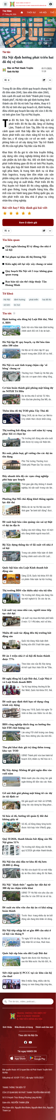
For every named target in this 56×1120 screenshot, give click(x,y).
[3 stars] (17, 214)
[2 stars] (11, 214)
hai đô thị (46, 299)
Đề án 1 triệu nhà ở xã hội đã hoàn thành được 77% (26, 657)
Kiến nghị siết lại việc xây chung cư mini (28, 263)
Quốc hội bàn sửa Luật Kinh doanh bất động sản (25, 569)
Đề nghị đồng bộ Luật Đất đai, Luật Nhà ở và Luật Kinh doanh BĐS (27, 680)
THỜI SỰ (31, 12)
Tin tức (6, 52)
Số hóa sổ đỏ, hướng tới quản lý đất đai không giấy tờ (25, 817)
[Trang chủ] (22, 12)
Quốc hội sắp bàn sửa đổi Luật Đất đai (24, 953)
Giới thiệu (7, 1027)
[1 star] (4, 214)
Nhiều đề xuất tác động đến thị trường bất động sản (26, 634)
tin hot (17, 305)
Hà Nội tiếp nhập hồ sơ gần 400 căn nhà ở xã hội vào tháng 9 (26, 932)
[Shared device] (44, 80)
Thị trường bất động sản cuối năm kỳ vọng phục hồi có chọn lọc (27, 432)
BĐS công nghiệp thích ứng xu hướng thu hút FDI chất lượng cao (26, 726)
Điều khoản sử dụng (24, 1027)
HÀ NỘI (43, 12)
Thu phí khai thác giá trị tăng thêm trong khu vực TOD (26, 749)
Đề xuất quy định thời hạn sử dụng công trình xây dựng (25, 703)
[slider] (28, 38)
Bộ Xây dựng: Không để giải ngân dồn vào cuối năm (27, 772)
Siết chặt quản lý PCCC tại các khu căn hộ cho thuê (27, 974)
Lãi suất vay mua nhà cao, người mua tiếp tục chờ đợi (26, 612)
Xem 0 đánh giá (28, 222)
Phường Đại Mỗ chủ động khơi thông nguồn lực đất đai (27, 500)
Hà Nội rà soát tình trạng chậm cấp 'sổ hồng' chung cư (24, 367)
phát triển (33, 299)
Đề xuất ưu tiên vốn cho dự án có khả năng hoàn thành (27, 909)
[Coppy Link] (50, 80)
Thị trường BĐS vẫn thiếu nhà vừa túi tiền (27, 590)
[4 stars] (23, 214)
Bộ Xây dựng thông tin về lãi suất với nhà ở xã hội (27, 546)
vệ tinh (7, 305)
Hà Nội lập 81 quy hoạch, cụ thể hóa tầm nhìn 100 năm (26, 344)
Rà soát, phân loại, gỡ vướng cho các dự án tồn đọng (27, 455)
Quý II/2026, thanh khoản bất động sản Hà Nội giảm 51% (27, 840)
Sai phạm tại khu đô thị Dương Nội (25, 256)
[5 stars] (29, 214)
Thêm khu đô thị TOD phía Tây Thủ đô (25, 410)
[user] (51, 4)
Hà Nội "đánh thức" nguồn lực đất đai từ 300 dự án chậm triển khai (26, 886)
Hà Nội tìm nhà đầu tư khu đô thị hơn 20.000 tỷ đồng (24, 863)
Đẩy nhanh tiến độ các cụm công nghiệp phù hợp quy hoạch (25, 478)
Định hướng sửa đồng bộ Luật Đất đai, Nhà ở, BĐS (27, 321)
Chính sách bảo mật (44, 1027)
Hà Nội (7, 299)
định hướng (19, 299)
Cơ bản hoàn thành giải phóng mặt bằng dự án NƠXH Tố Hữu (27, 389)
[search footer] (5, 1001)
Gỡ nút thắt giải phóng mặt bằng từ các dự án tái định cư (27, 795)
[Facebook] (25, 1043)
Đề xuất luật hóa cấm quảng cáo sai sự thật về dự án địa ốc (27, 523)
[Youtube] (30, 1043)
